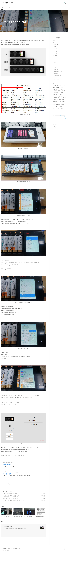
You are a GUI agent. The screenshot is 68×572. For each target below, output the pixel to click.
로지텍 (62, 90)
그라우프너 (59, 96)
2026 (63, 106)
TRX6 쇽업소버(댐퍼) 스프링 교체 (9, 493)
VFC (56, 103)
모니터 (61, 85)
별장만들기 (63, 104)
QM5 (62, 89)
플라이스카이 (55, 97)
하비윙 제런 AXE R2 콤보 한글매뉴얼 (10, 498)
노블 (53, 89)
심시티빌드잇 (55, 90)
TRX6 (54, 92)
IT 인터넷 (55, 44)
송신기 (64, 97)
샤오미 (54, 94)
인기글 (58, 79)
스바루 (60, 94)
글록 (59, 90)
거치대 (62, 92)
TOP (65, 549)
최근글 (54, 79)
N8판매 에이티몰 (7, 464)
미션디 (62, 103)
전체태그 (16, 7)
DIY (58, 101)
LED (56, 101)
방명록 (8, 7)
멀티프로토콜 (58, 87)
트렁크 (59, 108)
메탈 (57, 104)
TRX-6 (62, 99)
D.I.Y (55, 46)
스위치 (54, 108)
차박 (64, 90)
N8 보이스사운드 (7, 474)
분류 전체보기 (57, 37)
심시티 (62, 108)
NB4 (53, 101)
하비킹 (56, 89)
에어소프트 (56, 42)
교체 (59, 89)
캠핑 (59, 104)
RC (3, 491)
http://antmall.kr (6, 462)
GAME (55, 49)
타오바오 (62, 87)
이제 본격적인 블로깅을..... (57, 75)
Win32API (55, 85)
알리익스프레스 (55, 106)
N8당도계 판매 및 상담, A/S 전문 (10, 466)
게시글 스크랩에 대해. (57, 73)
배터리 (58, 103)
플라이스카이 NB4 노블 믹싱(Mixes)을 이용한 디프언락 (13, 500)
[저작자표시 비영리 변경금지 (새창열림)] (16, 484)
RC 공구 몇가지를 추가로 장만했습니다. (10, 497)
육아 (53, 103)
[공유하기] (6, 484)
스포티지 (54, 99)
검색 (62, 3)
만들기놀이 (59, 99)
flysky (57, 92)
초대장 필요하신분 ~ (56, 69)
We (60, 101)
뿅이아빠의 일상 (8, 3)
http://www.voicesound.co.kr (9, 471)
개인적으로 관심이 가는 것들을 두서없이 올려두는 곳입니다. (15, 528)
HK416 (60, 106)
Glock (58, 85)
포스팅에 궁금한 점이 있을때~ (58, 71)
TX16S (54, 104)
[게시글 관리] (7, 484)
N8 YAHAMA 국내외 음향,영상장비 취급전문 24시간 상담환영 (16, 475)
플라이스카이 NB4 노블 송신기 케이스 (10, 495)
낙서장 (55, 51)
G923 (54, 87)
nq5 (64, 85)
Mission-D (60, 97)
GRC (59, 92)
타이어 (57, 94)
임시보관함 (55, 55)
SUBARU (63, 101)
